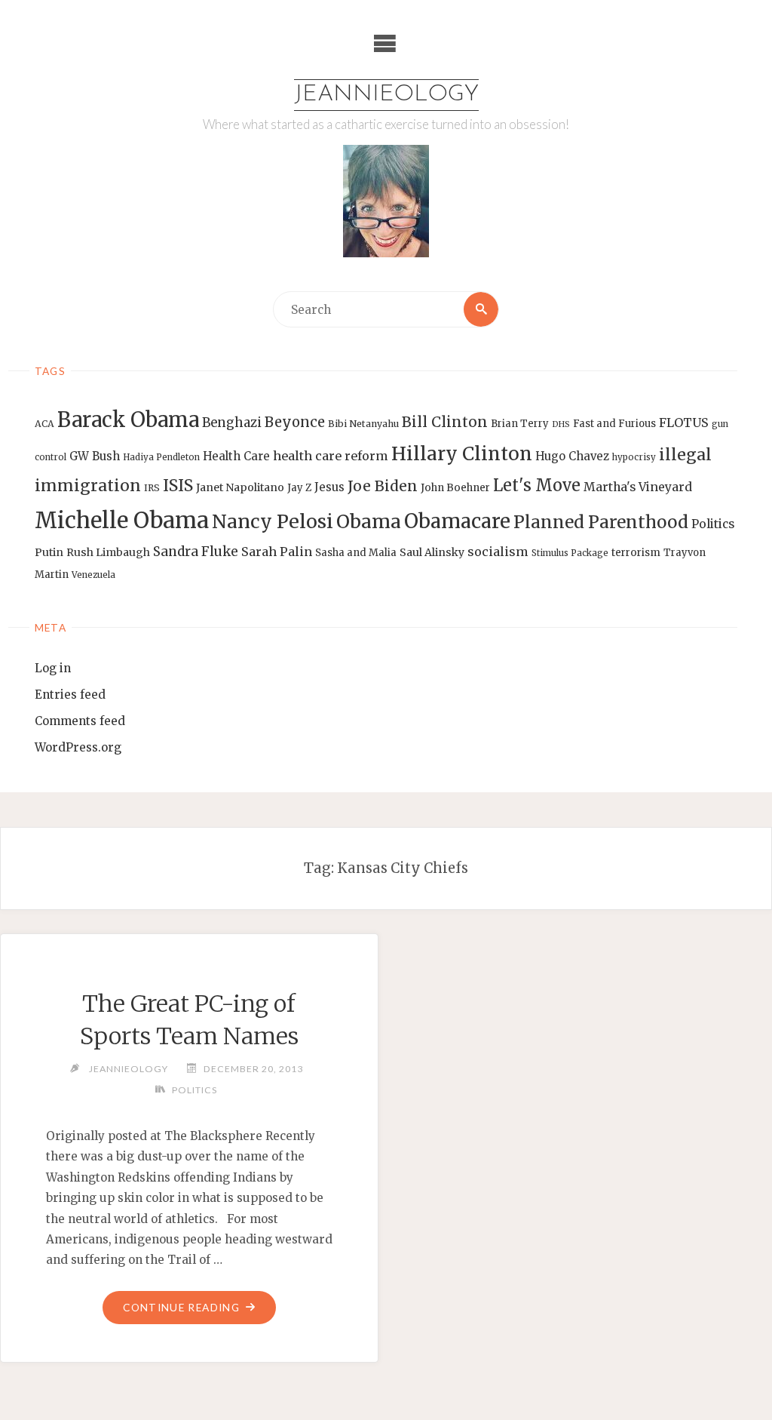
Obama (368, 521)
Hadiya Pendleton (161, 457)
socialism (497, 551)
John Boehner (455, 487)
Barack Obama (128, 419)
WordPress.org (78, 747)
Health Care (236, 456)
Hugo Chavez (572, 456)
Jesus (329, 487)
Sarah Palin (276, 551)
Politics (712, 524)
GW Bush (94, 456)
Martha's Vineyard (638, 487)
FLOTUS (684, 422)
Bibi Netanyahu (363, 423)
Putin (49, 552)
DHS (561, 424)
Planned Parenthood (600, 522)
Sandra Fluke (195, 551)
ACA (44, 423)
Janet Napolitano (240, 487)
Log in (53, 668)
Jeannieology (386, 94)
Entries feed (70, 694)
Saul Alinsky (432, 552)
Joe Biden (383, 486)
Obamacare (457, 521)
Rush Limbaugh (108, 552)
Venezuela (93, 575)
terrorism (635, 552)
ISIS (178, 485)
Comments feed (80, 721)
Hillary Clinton (461, 454)
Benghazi (232, 423)
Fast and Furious (614, 423)
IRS (152, 487)
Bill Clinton (445, 422)
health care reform (330, 455)
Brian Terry (520, 423)
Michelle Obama (122, 520)
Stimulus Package (570, 553)
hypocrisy (634, 457)
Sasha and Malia (356, 552)
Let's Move (537, 485)
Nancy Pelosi (272, 521)
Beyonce (295, 422)
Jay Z (299, 487)
